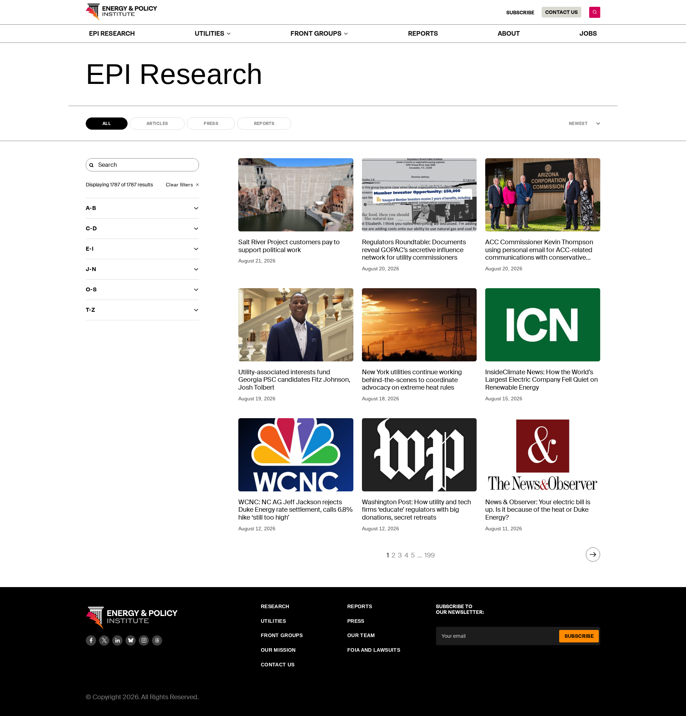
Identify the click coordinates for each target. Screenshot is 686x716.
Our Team (361, 635)
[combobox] (577, 123)
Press (211, 123)
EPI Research (112, 33)
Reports (423, 33)
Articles (157, 123)
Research (275, 606)
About (509, 33)
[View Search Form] (594, 12)
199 (429, 555)
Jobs (588, 33)
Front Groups (282, 635)
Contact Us (561, 12)
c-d (91, 228)
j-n (91, 269)
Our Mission (278, 650)
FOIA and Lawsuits (373, 650)
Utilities (273, 621)
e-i (90, 248)
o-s (91, 289)
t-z (90, 309)
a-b (91, 208)
